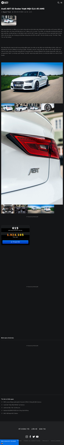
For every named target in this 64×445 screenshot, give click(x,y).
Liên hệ (34, 429)
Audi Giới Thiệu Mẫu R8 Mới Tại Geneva (14, 405)
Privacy (45, 441)
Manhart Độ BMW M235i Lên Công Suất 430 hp (16, 410)
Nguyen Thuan (7, 12)
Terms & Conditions (31, 441)
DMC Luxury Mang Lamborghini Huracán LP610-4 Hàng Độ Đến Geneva (22, 402)
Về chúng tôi (23, 429)
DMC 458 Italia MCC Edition (11, 413)
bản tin (42, 429)
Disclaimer (55, 441)
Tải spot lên (16, 242)
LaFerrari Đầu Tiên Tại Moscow (12, 407)
